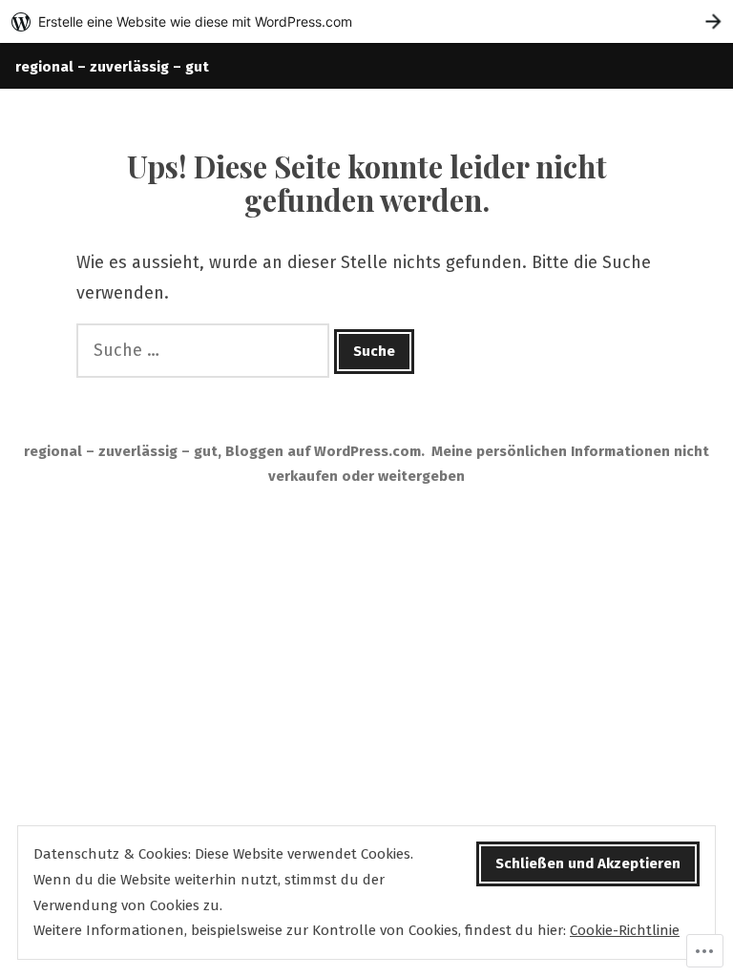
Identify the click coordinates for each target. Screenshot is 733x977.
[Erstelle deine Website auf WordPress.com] (366, 21)
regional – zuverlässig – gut (112, 66)
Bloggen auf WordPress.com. (325, 451)
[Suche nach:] (205, 350)
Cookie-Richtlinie (625, 930)
